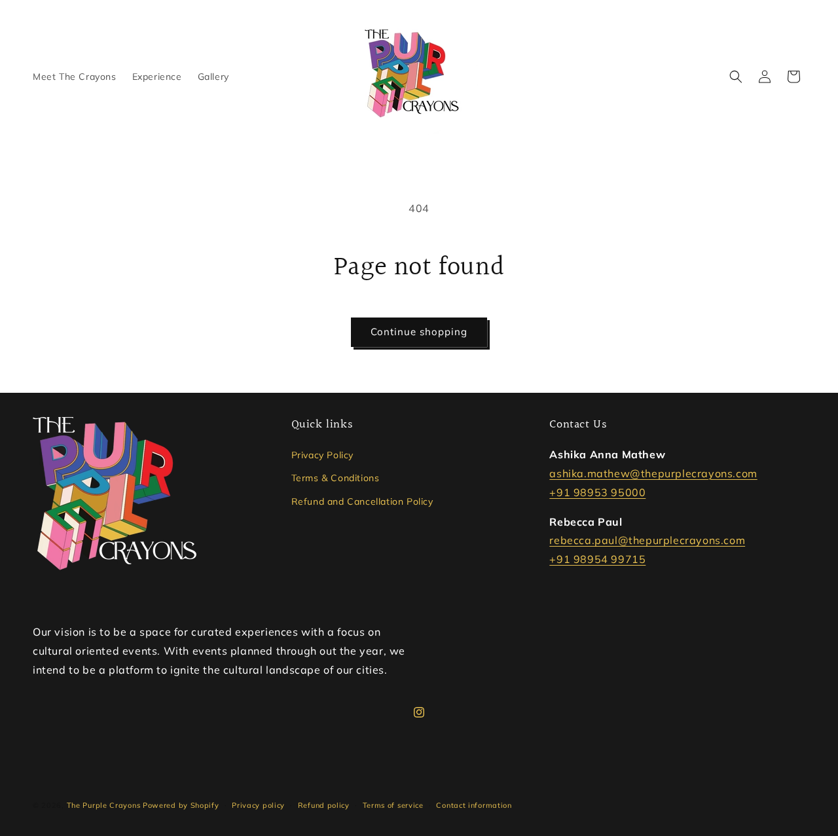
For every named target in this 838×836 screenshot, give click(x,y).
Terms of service (393, 805)
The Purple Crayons (104, 805)
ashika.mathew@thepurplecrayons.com (653, 473)
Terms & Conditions (335, 478)
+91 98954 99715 (597, 559)
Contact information (473, 805)
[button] (735, 76)
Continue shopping (419, 331)
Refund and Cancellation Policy (362, 501)
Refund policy (324, 805)
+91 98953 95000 (597, 492)
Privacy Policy (322, 455)
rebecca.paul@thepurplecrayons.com (647, 540)
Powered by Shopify (181, 805)
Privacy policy (258, 805)
